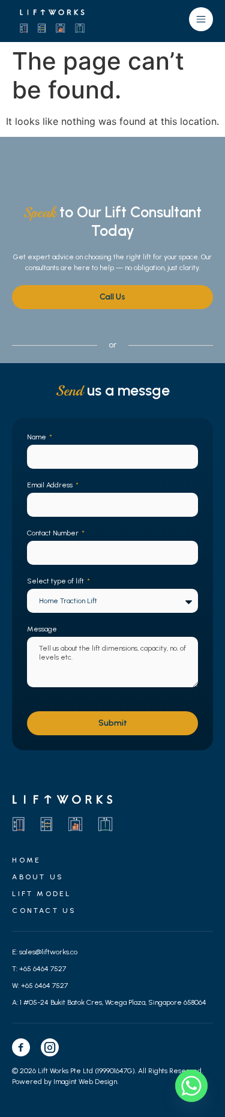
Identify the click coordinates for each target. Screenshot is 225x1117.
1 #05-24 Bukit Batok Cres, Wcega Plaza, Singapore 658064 (113, 1002)
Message (42, 629)
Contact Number (53, 533)
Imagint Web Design (85, 1081)
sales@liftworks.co (48, 952)
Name (37, 437)
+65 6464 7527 (42, 969)
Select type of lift (56, 581)
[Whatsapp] (191, 1086)
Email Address (50, 485)
